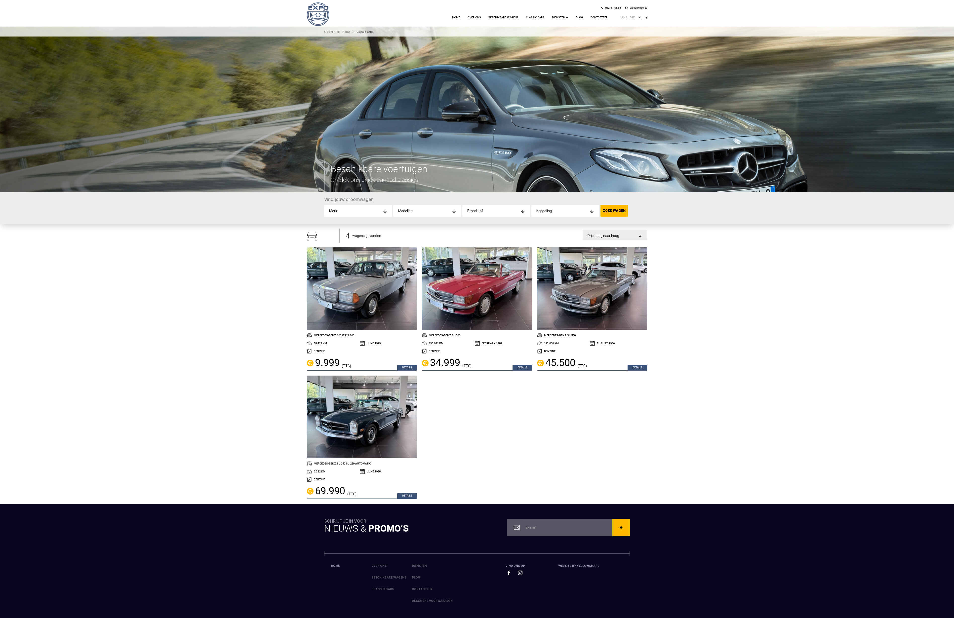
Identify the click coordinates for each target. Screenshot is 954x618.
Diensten (559, 17)
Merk (333, 211)
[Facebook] (509, 573)
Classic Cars (535, 17)
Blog (579, 17)
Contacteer (599, 17)
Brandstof (475, 211)
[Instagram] (520, 573)
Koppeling (544, 211)
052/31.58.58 (613, 7)
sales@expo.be (638, 7)
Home (456, 17)
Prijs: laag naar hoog (603, 235)
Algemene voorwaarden (432, 601)
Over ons (474, 17)
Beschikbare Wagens (503, 17)
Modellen (405, 211)
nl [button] (640, 17)
